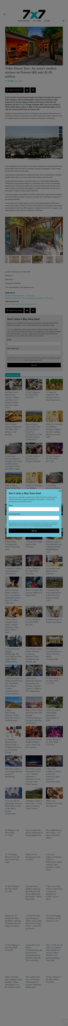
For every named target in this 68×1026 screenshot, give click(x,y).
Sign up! (34, 530)
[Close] (60, 491)
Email (10, 505)
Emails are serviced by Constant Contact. (43, 525)
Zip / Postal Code (14, 514)
